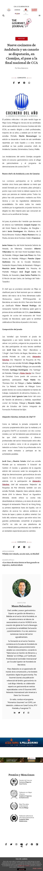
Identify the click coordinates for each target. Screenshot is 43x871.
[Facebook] (14, 83)
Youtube (21, 844)
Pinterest (31, 844)
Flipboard (37, 844)
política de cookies (24, 866)
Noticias (21, 39)
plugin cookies (37, 868)
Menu (39, 15)
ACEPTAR (21, 869)
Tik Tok (26, 844)
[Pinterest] (24, 83)
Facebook (24, 713)
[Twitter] (19, 83)
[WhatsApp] (29, 83)
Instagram (28, 713)
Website (14, 713)
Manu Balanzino (23, 68)
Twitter (19, 713)
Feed (21, 846)
